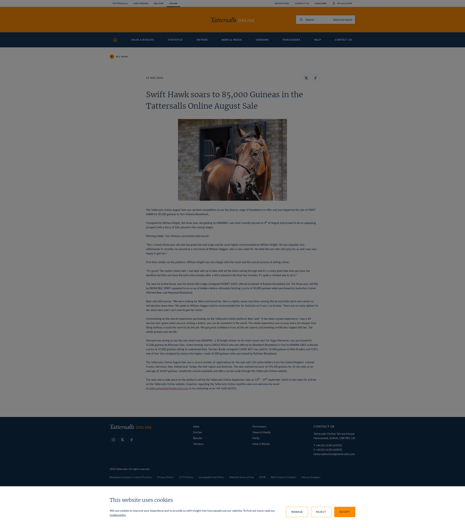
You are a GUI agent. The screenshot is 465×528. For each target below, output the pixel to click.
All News (122, 56)
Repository (282, 3)
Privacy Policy (165, 477)
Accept (344, 511)
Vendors (198, 443)
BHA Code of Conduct (283, 477)
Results (197, 438)
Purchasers (259, 426)
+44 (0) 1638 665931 (329, 445)
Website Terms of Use (241, 477)
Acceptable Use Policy (211, 477)
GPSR (262, 477)
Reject (321, 511)
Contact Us (302, 3)
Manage (297, 511)
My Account (345, 3)
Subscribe (321, 3)
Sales (196, 426)
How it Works (261, 443)
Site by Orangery (311, 477)
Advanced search (342, 19)
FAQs (256, 438)
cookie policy (118, 515)
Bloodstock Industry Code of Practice (131, 477)
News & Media (261, 432)
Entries (197, 432)
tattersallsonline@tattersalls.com (168, 388)
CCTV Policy (186, 477)
